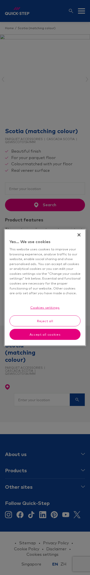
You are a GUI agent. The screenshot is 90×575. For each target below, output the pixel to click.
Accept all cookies (45, 334)
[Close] (79, 234)
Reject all (45, 321)
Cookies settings (45, 307)
